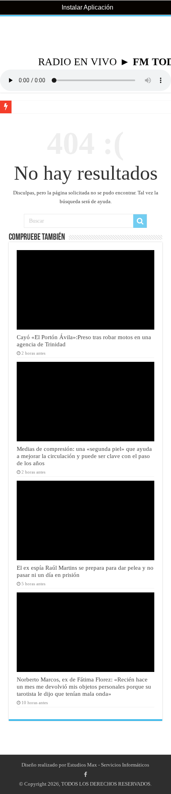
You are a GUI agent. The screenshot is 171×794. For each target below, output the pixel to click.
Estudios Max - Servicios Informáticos (108, 765)
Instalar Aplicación (86, 7)
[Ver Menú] (10, 36)
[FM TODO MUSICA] (85, 36)
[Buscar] (140, 221)
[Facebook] (85, 774)
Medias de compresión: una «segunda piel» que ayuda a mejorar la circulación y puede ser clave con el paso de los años (84, 455)
